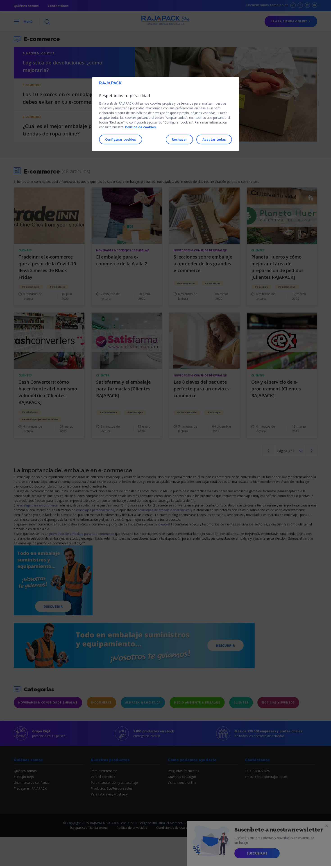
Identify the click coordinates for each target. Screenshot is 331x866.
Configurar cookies (120, 139)
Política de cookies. (141, 127)
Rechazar (179, 139)
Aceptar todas (214, 139)
